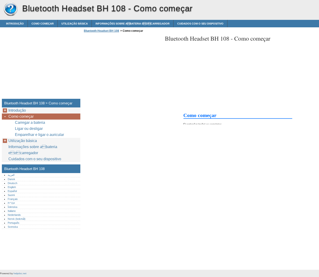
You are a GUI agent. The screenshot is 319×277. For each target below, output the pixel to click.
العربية (11, 175)
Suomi (11, 195)
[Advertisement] (122, 67)
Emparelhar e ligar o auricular (39, 135)
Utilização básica (74, 23)
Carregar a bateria (30, 122)
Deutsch (12, 183)
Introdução (15, 23)
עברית (11, 203)
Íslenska (12, 207)
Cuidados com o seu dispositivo (200, 23)
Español (12, 191)
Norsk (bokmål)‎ (16, 218)
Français (13, 199)
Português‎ (13, 222)
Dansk (11, 179)
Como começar (43, 23)
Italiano (12, 211)
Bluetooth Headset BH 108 (11, 9)
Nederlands (14, 214)
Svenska (13, 226)
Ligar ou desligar (29, 129)
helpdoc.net (20, 273)
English (12, 187)
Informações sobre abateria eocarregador (133, 23)
